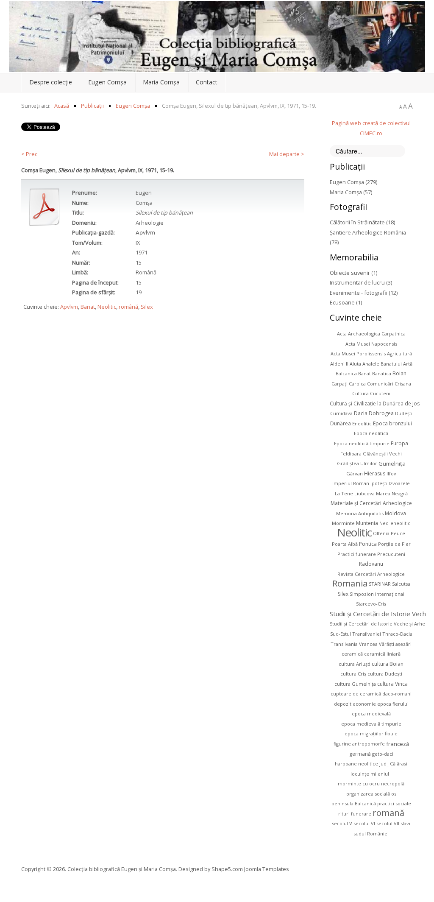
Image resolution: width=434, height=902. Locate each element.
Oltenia (381, 533)
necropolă (392, 783)
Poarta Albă (345, 544)
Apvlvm (69, 306)
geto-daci (382, 754)
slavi (405, 823)
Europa (399, 443)
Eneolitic (362, 423)
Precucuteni (391, 554)
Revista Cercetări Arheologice (371, 574)
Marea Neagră (392, 493)
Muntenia (367, 523)
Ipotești (378, 483)
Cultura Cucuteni (371, 393)
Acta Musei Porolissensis (358, 353)
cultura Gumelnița (355, 684)
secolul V (342, 823)
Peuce (398, 533)
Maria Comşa (161, 82)
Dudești (403, 413)
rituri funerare (354, 813)
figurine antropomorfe (359, 743)
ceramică (352, 654)
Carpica (357, 383)
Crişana (403, 383)
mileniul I (381, 774)
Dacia (360, 413)
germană (360, 753)
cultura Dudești (384, 673)
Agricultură (399, 353)
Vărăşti (386, 644)
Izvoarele (399, 483)
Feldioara (351, 453)
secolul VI (364, 823)
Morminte (343, 523)
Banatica (381, 373)
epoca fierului (393, 704)
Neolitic (106, 306)
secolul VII (387, 823)
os (393, 793)
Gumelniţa (392, 463)
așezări (403, 644)
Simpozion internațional (377, 594)
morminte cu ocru (359, 783)
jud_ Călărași (393, 763)
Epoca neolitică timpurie (361, 443)
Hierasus (374, 473)
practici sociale (394, 803)
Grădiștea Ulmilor (357, 463)
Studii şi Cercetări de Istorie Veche (380, 613)
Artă (407, 363)
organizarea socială (368, 793)
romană (388, 812)
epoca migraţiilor (364, 733)
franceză (397, 743)
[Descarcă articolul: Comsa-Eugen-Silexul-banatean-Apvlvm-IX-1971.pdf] (44, 207)
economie (364, 704)
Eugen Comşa (107, 82)
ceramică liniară (382, 654)
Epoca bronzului (392, 423)
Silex (147, 306)
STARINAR (380, 584)
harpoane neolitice (356, 763)
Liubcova (364, 493)
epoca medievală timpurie (371, 723)
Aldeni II (339, 363)
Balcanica (346, 373)
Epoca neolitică (371, 433)
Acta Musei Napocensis (371, 344)
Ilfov (391, 473)
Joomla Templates (266, 869)
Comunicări (380, 383)
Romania (349, 583)
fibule (391, 733)
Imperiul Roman (350, 483)
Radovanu (371, 563)
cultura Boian (387, 663)
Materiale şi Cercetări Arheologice (371, 503)
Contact (206, 82)
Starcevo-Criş (371, 603)
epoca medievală (371, 713)
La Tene (344, 493)
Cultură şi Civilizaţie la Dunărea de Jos (375, 403)
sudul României (371, 833)
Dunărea (340, 423)
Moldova (395, 513)
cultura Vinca (392, 683)
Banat (88, 306)
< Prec (29, 154)
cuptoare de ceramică (356, 693)
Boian (399, 373)
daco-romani (397, 693)
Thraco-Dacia (397, 634)
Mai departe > (286, 154)
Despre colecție (50, 82)
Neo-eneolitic (394, 523)
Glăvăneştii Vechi (382, 453)
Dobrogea (381, 413)
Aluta (355, 363)
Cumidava (341, 413)
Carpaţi (339, 383)
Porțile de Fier (394, 544)
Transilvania (344, 644)
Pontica (368, 543)
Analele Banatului (382, 363)
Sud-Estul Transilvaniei (355, 634)
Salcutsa (401, 584)
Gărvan (354, 473)
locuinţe (360, 774)
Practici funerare (356, 554)
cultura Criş (353, 673)
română (128, 306)
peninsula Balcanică (353, 803)
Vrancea (368, 644)
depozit (342, 704)
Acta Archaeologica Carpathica (371, 333)
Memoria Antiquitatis (360, 513)
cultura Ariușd (354, 664)
